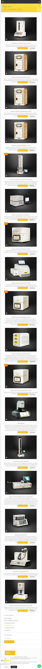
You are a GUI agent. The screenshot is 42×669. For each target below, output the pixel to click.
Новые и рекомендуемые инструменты (11, 620)
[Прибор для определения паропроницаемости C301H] (6, 141)
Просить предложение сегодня (8, 653)
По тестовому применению (9, 625)
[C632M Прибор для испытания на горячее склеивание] (6, 39)
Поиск (6, 641)
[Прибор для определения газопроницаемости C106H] (6, 313)
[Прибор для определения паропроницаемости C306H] (6, 245)
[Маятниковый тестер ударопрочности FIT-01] (6, 568)
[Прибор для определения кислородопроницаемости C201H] (6, 107)
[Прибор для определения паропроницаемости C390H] (6, 279)
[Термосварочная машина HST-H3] (6, 531)
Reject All (6, 666)
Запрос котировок (22, 48)
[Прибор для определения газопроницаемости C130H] (6, 350)
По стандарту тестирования (9, 627)
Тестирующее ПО (7, 630)
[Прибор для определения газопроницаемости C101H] (6, 73)
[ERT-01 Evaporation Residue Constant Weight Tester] (6, 211)
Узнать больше (32, 48)
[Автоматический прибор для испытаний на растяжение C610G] (6, 176)
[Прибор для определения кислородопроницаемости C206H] (6, 387)
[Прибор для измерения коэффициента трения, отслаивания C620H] (6, 493)
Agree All (13, 666)
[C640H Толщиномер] (6, 419)
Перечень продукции (8, 618)
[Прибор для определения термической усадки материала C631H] (6, 602)
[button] (39, 666)
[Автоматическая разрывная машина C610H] (6, 457)
